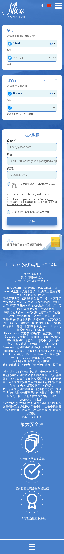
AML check (43, 194)
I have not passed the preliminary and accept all (32, 202)
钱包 (9, 154)
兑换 (32, 221)
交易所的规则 (27, 183)
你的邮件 (12, 140)
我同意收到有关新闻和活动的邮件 (30, 212)
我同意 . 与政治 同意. (33, 185)
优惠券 (10, 168)
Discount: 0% (50, 80)
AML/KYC (49, 183)
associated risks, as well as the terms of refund (32, 203)
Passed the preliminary (30, 194)
